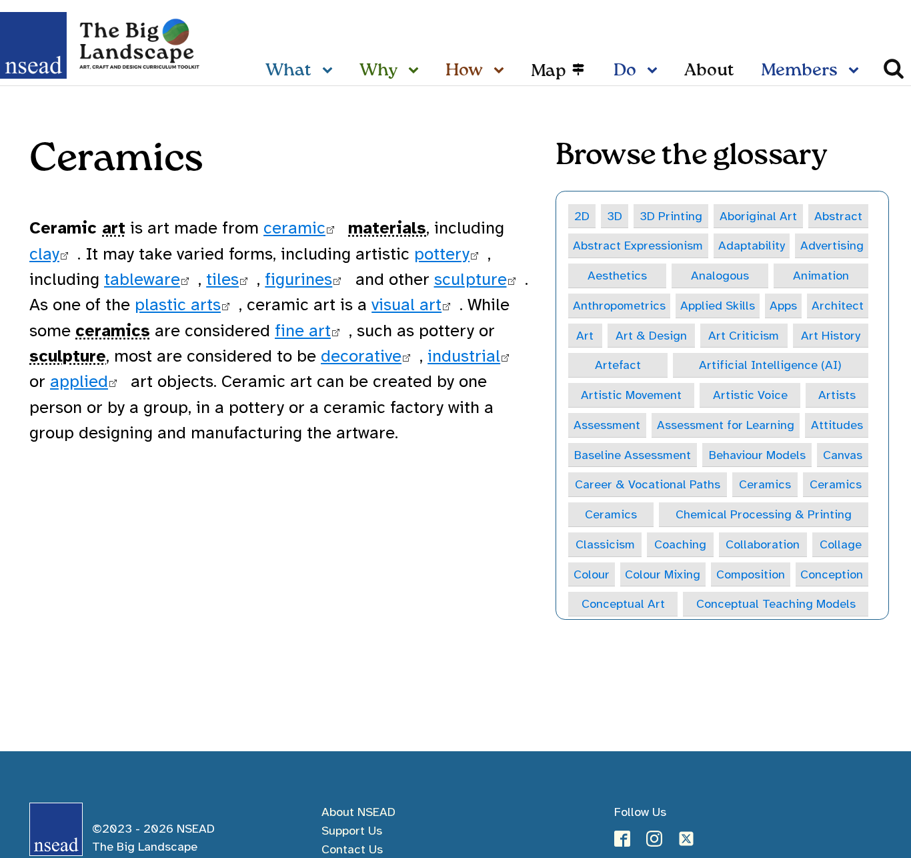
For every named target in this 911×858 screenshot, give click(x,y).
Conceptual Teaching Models (776, 603)
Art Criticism (743, 335)
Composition (750, 574)
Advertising (832, 245)
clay (44, 254)
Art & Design (651, 335)
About (709, 70)
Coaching (680, 544)
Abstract (838, 216)
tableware (142, 279)
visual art (406, 304)
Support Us (351, 830)
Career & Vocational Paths (647, 484)
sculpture (470, 279)
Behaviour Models (757, 454)
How (464, 70)
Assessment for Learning (725, 424)
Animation (821, 275)
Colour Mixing (662, 574)
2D (582, 216)
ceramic (294, 228)
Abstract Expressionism (638, 245)
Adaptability (751, 245)
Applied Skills (717, 305)
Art (585, 335)
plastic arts (178, 304)
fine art (303, 330)
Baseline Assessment (632, 454)
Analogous (720, 275)
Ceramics (765, 484)
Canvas (842, 454)
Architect (838, 305)
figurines (298, 279)
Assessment (607, 424)
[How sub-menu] (502, 71)
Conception (831, 574)
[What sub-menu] (330, 71)
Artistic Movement (631, 394)
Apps (783, 305)
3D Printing (671, 216)
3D (614, 216)
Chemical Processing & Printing (764, 514)
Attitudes (837, 424)
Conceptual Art (623, 603)
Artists (837, 394)
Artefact (618, 364)
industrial (463, 356)
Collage (841, 544)
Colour (592, 574)
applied (79, 381)
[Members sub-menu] (856, 71)
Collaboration (763, 544)
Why (378, 70)
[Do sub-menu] (655, 71)
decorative (361, 356)
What (288, 70)
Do (625, 70)
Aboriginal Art (758, 216)
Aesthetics (617, 275)
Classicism (605, 544)
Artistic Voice (750, 394)
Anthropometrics (619, 305)
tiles (222, 279)
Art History (830, 335)
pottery (442, 254)
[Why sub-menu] (416, 71)
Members (799, 70)
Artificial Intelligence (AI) (770, 364)
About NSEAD (358, 811)
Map (548, 71)
